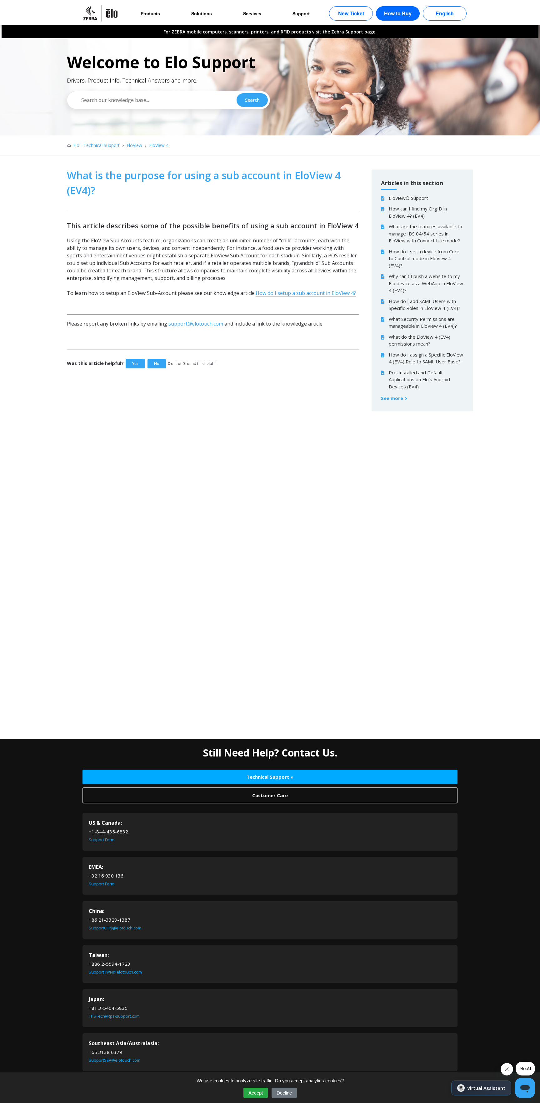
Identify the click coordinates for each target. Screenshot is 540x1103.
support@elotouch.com (195, 323)
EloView (134, 145)
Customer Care (270, 795)
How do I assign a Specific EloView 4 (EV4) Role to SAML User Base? (426, 358)
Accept (255, 1092)
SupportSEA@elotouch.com (114, 1060)
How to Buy (398, 13)
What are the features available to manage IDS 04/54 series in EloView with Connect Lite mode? (425, 233)
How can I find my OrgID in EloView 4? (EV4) (418, 212)
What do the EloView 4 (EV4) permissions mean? (419, 340)
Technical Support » (270, 777)
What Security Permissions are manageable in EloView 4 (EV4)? (423, 322)
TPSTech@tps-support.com (114, 1016)
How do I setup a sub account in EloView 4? (306, 293)
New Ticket (351, 13)
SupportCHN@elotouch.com (115, 928)
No (156, 363)
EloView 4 (158, 145)
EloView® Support (408, 198)
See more (392, 398)
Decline (284, 1092)
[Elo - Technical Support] (103, 13)
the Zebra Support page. (349, 32)
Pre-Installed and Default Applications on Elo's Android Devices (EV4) (419, 379)
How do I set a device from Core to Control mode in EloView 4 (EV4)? (424, 258)
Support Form (101, 839)
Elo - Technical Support (96, 145)
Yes (135, 363)
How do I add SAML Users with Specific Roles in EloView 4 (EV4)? (424, 304)
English (445, 13)
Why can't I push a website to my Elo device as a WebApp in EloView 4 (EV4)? (426, 283)
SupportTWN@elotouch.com (115, 972)
